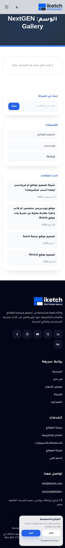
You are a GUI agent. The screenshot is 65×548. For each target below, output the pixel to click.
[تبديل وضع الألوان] (17, 6)
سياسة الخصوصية (50, 541)
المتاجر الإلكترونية (52, 435)
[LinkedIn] (58, 334)
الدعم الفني (55, 458)
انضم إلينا (56, 402)
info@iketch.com (52, 484)
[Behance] (58, 344)
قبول (30, 533)
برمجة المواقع (54, 428)
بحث (14, 106)
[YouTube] (37, 334)
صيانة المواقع (54, 451)
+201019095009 (52, 492)
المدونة (58, 394)
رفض (51, 533)
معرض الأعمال (53, 387)
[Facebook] (17, 334)
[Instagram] (27, 334)
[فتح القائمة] (6, 7)
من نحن (57, 379)
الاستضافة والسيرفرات (48, 443)
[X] (48, 334)
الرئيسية (57, 372)
